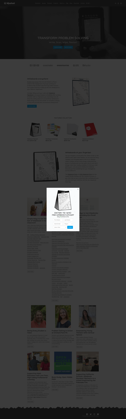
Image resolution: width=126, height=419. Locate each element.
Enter (70, 227)
